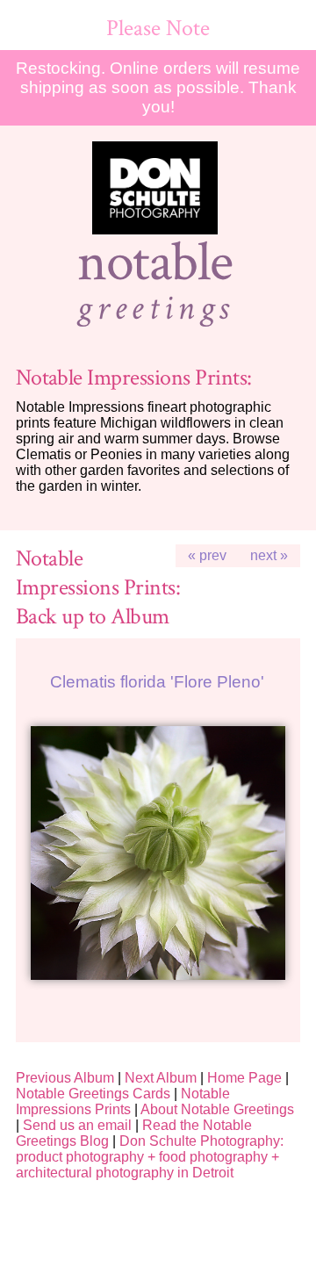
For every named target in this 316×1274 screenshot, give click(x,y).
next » (269, 555)
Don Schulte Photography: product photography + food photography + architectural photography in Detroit (150, 1157)
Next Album (161, 1077)
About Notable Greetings (217, 1109)
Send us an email (77, 1125)
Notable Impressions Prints (123, 1101)
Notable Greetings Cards (93, 1093)
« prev (207, 555)
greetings (154, 308)
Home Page (244, 1077)
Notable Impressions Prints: (134, 377)
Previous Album (65, 1077)
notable (155, 262)
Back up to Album (92, 616)
